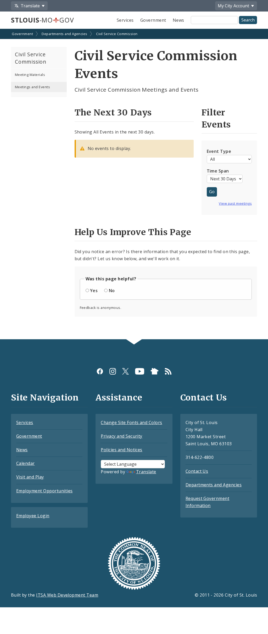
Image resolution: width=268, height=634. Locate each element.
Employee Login (32, 516)
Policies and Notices (121, 450)
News (178, 20)
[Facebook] (100, 371)
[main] (134, 184)
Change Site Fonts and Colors (131, 422)
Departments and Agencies (64, 33)
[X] (125, 371)
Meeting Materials (30, 74)
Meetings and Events (32, 87)
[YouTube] (139, 371)
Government (153, 20)
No (112, 290)
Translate (146, 472)
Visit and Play (30, 477)
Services (125, 20)
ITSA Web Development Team (67, 595)
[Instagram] (112, 371)
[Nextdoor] (154, 371)
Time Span (218, 171)
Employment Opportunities (44, 491)
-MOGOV (42, 19)
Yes (94, 290)
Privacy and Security (121, 436)
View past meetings (235, 203)
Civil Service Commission (117, 33)
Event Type (219, 151)
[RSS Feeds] (168, 371)
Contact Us (197, 471)
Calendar (25, 463)
